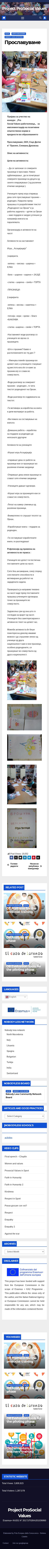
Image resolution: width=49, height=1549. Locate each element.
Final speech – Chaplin (16, 1156)
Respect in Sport (13, 1199)
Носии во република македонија (33, 866)
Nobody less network (15, 1030)
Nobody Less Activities (14, 37)
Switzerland (12, 1073)
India (9, 1068)
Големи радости (14, 865)
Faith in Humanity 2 (14, 1184)
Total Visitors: (8, 1491)
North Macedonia (18, 33)
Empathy (9, 1220)
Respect (9, 1213)
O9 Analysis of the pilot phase (24, 939)
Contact (6, 1543)
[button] (40, 18)
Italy (9, 1040)
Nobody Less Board (20, 1091)
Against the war (12, 1234)
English (12, 997)
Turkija (10, 1062)
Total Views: (8, 1483)
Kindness (9, 1192)
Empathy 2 (10, 1227)
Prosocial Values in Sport (17, 1170)
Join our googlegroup (20, 1543)
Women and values (14, 1163)
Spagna (10, 1051)
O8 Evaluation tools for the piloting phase (23, 967)
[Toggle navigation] (22, 18)
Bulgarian (11, 1057)
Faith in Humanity (13, 1177)
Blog (7, 33)
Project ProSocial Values (24, 8)
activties (8, 1138)
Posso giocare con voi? (16, 1206)
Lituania (10, 1045)
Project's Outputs (14, 905)
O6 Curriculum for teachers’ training (20, 1449)
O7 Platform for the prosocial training (21, 910)
